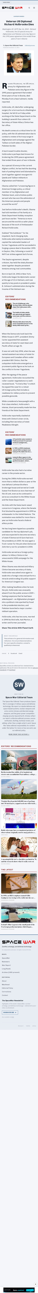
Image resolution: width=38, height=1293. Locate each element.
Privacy (21, 1026)
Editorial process (30, 45)
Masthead (5, 984)
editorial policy (20, 730)
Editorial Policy (7, 988)
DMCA (34, 1026)
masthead (12, 670)
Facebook (14, 653)
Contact (5, 995)
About (4, 981)
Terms (28, 1026)
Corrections (6, 992)
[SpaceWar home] (12, 8)
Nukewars (6, 962)
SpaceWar (6, 958)
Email (20, 653)
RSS (13, 1017)
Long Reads (6, 969)
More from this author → (19, 734)
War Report (6, 965)
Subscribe (6, 2)
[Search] (29, 8)
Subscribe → (10, 1012)
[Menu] (34, 8)
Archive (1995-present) (10, 972)
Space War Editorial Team (14, 45)
